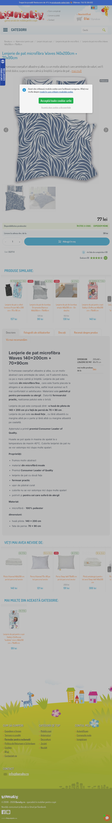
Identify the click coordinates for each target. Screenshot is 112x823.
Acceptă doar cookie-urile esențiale (56, 107)
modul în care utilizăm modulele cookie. (56, 91)
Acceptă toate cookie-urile (56, 101)
